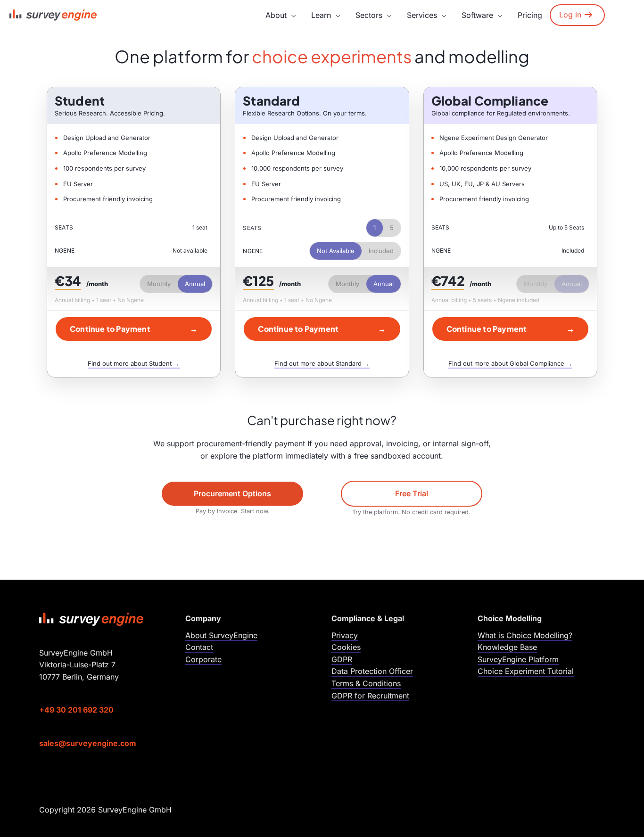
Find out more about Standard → (322, 363)
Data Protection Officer (372, 671)
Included (381, 250)
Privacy (344, 635)
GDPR (341, 659)
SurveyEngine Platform (518, 659)
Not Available (336, 250)
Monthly (159, 283)
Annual (195, 283)
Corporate (203, 659)
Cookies (346, 647)
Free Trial (411, 493)
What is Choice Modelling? (525, 635)
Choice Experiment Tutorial (526, 671)
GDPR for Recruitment (370, 695)
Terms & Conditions (366, 683)
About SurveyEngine (221, 635)
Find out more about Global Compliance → (510, 363)
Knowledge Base (507, 647)
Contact (199, 647)
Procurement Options (232, 493)
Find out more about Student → (134, 363)
